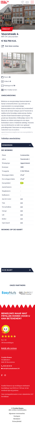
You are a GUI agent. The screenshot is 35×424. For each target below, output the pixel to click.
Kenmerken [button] (7, 145)
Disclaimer (16, 419)
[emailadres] (28, 2)
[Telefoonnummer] (23, 2)
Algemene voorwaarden (17, 413)
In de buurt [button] (7, 270)
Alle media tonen (10, 90)
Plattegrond (9, 86)
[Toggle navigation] (32, 2)
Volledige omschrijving (10, 138)
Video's (7, 81)
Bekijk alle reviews (9, 348)
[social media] (2, 375)
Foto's (7, 77)
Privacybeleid (16, 421)
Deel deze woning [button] (12, 46)
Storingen (17, 416)
